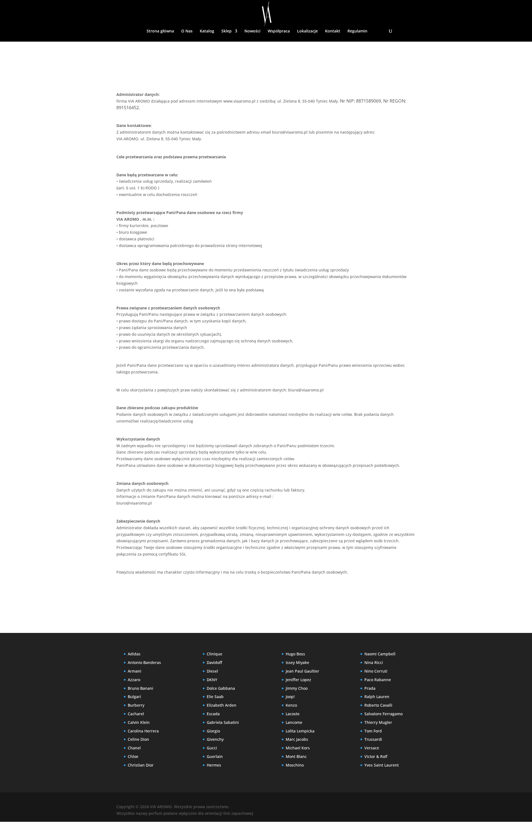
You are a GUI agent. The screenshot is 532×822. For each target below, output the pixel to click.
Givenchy (215, 739)
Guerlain (215, 756)
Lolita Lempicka (300, 731)
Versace (371, 747)
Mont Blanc (296, 756)
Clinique (214, 653)
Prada (369, 688)
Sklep (226, 31)
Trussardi (373, 739)
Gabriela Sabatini (223, 722)
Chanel (134, 747)
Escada (213, 713)
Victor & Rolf (375, 756)
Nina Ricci (373, 662)
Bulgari (134, 696)
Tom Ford (373, 731)
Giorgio (213, 731)
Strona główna (160, 31)
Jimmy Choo (297, 688)
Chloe (133, 756)
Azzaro (134, 679)
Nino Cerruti (375, 671)
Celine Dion (138, 739)
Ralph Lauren (376, 696)
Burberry (136, 705)
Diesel (212, 671)
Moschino (295, 765)
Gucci (212, 747)
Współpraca (279, 31)
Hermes (214, 765)
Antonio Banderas (144, 662)
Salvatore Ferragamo (383, 713)
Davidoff (214, 662)
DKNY (212, 679)
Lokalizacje (307, 31)
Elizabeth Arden (221, 705)
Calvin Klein (139, 722)
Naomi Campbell (379, 653)
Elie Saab (215, 696)
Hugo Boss (295, 653)
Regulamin (357, 31)
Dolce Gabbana (221, 688)
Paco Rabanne (377, 679)
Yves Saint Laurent (381, 765)
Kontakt (332, 31)
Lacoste (293, 713)
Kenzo (291, 705)
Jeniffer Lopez (298, 679)
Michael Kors (298, 747)
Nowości (252, 31)
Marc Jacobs (297, 739)
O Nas (187, 31)
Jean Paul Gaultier (302, 671)
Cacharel (136, 713)
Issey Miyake (297, 662)
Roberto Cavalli (378, 705)
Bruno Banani (140, 688)
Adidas (134, 653)
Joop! (290, 696)
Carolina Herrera (143, 731)
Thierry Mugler (378, 722)
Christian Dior (141, 765)
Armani (134, 671)
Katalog (207, 31)
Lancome (294, 722)
